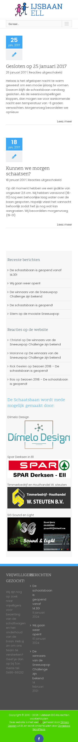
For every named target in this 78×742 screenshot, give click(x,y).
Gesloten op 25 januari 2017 (36, 66)
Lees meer (64, 121)
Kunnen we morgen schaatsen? (28, 171)
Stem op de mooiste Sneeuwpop (34, 314)
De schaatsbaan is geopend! (31, 305)
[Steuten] (39, 489)
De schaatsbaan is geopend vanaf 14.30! (39, 597)
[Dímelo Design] (39, 421)
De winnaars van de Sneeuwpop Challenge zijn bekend (34, 294)
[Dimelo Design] (40, 722)
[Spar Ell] (39, 461)
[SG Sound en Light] (39, 519)
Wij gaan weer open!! (25, 283)
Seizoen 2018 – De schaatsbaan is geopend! (34, 368)
